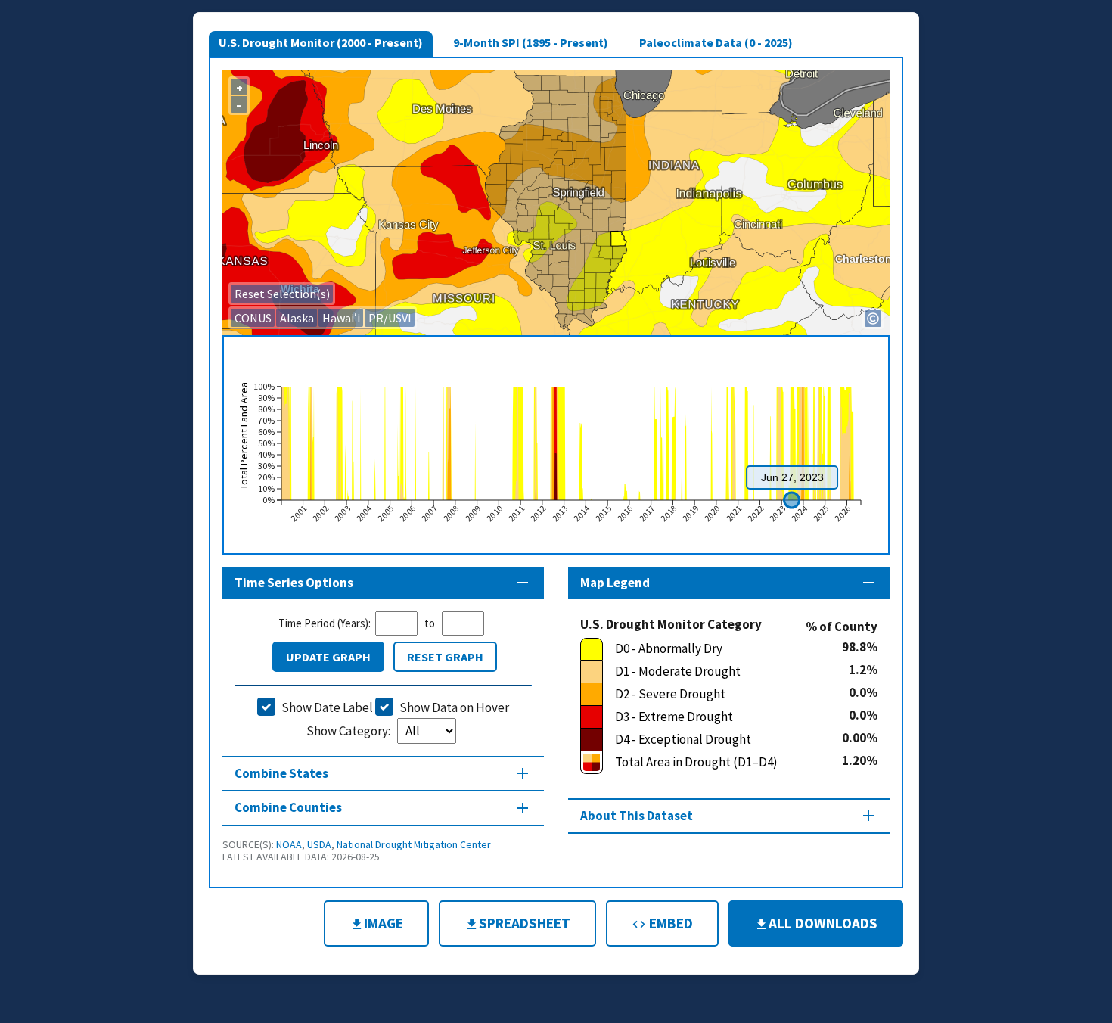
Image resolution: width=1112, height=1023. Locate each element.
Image (383, 923)
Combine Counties (288, 807)
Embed (669, 923)
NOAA (289, 844)
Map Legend (615, 582)
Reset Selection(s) (282, 293)
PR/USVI (390, 317)
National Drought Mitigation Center (414, 844)
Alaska (297, 317)
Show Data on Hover (454, 707)
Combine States (281, 773)
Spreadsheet (524, 923)
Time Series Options (294, 582)
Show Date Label (327, 707)
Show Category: (349, 731)
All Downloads (823, 923)
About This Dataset (636, 815)
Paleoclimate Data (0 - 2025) (716, 42)
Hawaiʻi (341, 317)
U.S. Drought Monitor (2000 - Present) (321, 42)
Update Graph (328, 656)
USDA (319, 844)
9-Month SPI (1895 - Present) (530, 42)
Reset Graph (445, 656)
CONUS (253, 317)
